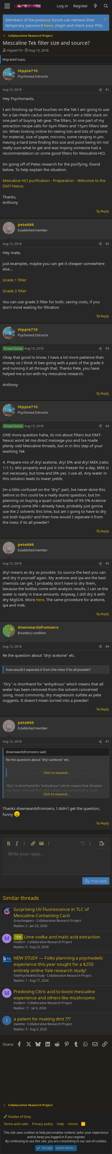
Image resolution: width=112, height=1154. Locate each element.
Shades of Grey (19, 1116)
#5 (107, 563)
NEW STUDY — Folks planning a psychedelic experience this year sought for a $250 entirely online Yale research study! (58, 964)
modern (19, 942)
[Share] (100, 90)
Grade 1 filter (14, 279)
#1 (107, 89)
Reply (105, 211)
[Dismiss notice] (104, 20)
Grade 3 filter (14, 290)
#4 (107, 426)
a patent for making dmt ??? (42, 1019)
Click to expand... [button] (56, 772)
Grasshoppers (24, 920)
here (48, 25)
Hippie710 (14, 50)
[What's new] (95, 6)
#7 (107, 741)
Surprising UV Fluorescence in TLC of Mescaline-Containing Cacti (51, 912)
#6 (107, 646)
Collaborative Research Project (58, 920)
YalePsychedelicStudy (29, 975)
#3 (107, 348)
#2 (107, 244)
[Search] (106, 6)
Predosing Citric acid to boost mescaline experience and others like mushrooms (54, 994)
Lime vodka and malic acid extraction (62, 937)
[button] (9, 843)
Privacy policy (42, 1123)
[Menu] (7, 6)
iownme (19, 1024)
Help (60, 1123)
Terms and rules (16, 1123)
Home (73, 1123)
